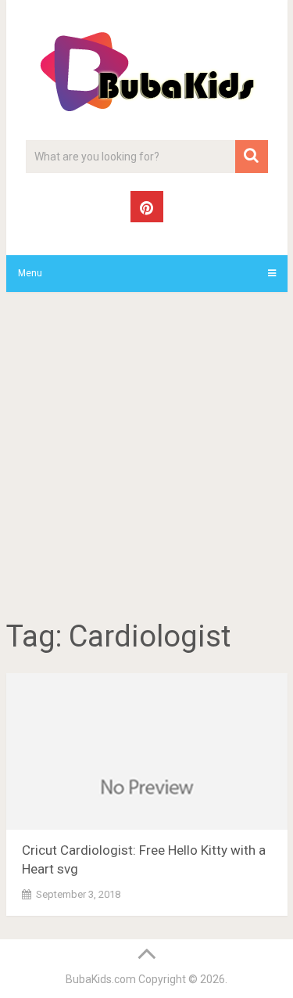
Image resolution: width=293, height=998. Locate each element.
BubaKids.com (101, 979)
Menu (30, 273)
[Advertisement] (146, 458)
